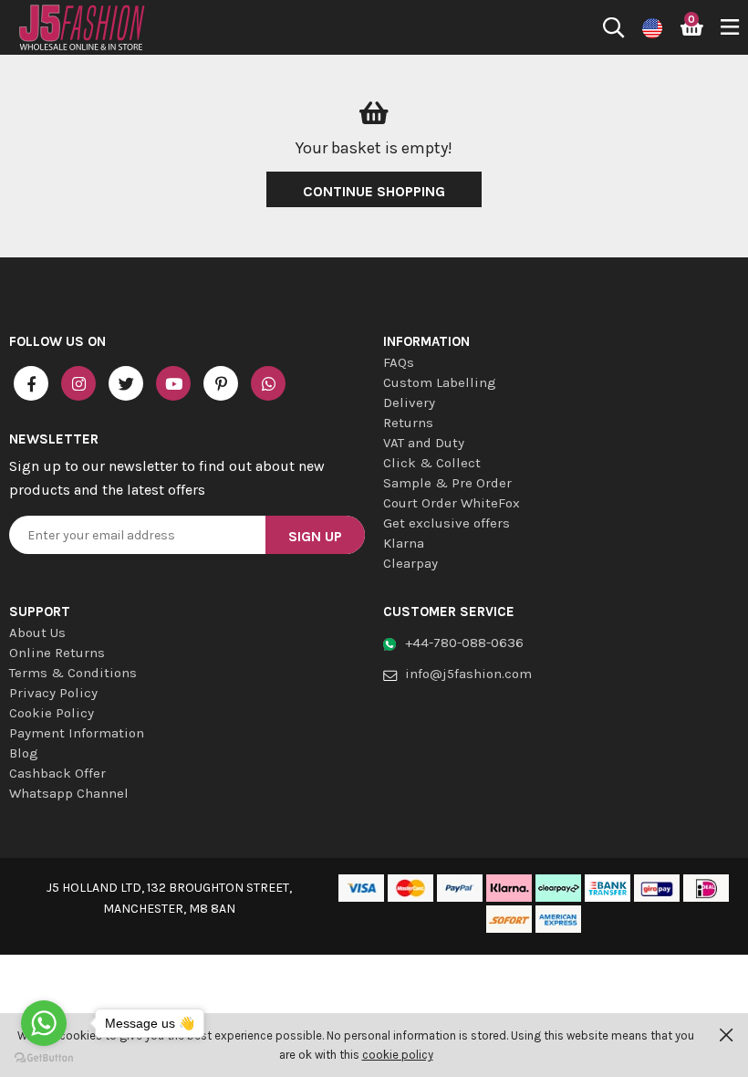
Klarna (403, 543)
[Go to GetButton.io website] (44, 1058)
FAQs (398, 362)
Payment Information (76, 733)
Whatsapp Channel (69, 793)
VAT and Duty (423, 442)
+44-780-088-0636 (464, 642)
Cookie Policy (51, 713)
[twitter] (126, 383)
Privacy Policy (53, 693)
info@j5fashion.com (468, 673)
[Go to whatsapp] (44, 1023)
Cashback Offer (57, 773)
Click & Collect (432, 463)
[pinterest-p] (220, 383)
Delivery (409, 402)
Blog (23, 753)
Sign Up (315, 536)
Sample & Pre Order (447, 483)
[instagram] (78, 383)
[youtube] (173, 383)
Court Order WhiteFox (451, 503)
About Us (37, 632)
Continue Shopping (374, 191)
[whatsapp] (268, 383)
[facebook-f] (31, 383)
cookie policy (397, 1054)
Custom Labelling (439, 382)
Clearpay (410, 563)
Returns (408, 422)
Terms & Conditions (73, 672)
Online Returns (57, 652)
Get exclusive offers (446, 523)
